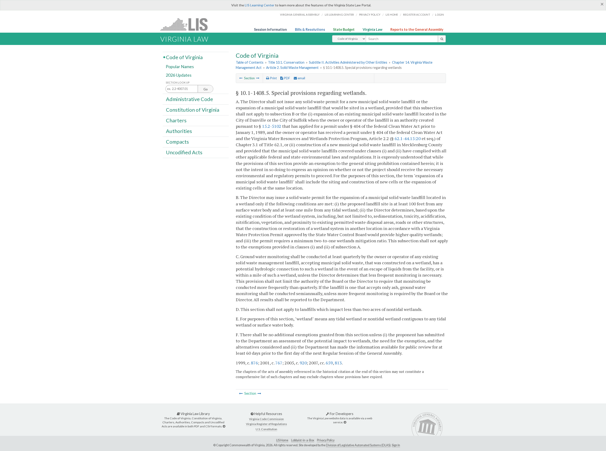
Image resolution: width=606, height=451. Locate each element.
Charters (176, 120)
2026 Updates (179, 75)
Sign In (396, 445)
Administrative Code (189, 99)
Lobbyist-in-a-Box (302, 440)
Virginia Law (372, 29)
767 (278, 363)
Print (273, 78)
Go (205, 89)
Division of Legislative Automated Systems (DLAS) (358, 445)
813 (338, 363)
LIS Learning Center (259, 5)
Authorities (179, 131)
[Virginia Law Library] (224, 426)
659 (329, 363)
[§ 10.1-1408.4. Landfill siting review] (241, 78)
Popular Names (180, 66)
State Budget (344, 29)
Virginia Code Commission (266, 419)
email (301, 78)
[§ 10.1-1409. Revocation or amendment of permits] (257, 78)
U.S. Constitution (266, 429)
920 (303, 363)
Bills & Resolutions (310, 29)
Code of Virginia (184, 57)
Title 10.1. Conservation (286, 62)
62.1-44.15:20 (408, 138)
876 (254, 363)
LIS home (392, 14)
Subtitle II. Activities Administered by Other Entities (348, 62)
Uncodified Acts (184, 152)
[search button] (442, 38)
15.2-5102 (271, 126)
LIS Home (282, 440)
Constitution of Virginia (192, 109)
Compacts (177, 142)
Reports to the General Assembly (416, 29)
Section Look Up (178, 82)
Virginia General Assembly (300, 14)
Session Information (270, 29)
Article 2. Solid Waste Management (292, 68)
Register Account (416, 14)
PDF (286, 78)
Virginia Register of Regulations (266, 424)
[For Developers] (345, 422)
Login (439, 14)
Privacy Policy (370, 14)
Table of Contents (249, 62)
